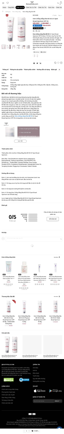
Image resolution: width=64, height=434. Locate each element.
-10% (14, 301)
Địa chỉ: (19, 420)
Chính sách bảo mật (7, 403)
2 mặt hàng (37, 430)
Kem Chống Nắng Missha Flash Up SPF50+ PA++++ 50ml (8, 278)
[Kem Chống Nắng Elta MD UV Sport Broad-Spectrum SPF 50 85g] (37, 55)
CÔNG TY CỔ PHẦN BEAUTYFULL (32, 418)
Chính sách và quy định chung (10, 389)
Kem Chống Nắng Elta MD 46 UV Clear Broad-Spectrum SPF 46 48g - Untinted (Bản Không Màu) (9, 319)
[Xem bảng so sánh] (61, 63)
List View (44, 52)
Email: (44, 424)
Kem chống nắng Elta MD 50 (23, 116)
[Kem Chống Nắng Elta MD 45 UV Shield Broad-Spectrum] (55, 307)
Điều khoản (36, 373)
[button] (55, 63)
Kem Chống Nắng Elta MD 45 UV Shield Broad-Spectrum (55, 318)
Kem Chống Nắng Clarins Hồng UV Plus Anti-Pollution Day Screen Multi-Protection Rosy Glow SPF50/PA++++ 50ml (24, 280)
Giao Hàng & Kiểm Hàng (8, 397)
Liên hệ (35, 370)
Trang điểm (11, 7)
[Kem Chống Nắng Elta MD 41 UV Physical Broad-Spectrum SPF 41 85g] (24, 307)
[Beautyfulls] (2, 11)
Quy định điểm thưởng (39, 378)
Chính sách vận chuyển (8, 394)
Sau (59, 15)
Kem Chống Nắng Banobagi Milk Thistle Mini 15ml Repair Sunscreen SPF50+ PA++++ (39, 278)
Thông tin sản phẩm (16, 69)
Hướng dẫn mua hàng (39, 381)
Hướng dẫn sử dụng (43, 69)
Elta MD (35, 15)
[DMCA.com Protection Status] (8, 380)
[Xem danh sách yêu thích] (58, 63)
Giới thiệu (35, 367)
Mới (7, 15)
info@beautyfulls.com (52, 424)
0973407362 (39, 424)
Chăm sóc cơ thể (31, 7)
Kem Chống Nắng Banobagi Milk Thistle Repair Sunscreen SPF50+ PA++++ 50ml (55, 278)
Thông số (5, 69)
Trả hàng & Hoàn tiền (7, 400)
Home (4, 7)
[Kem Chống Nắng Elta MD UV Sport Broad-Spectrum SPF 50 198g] (34, 55)
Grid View (37, 52)
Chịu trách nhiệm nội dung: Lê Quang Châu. (18, 424)
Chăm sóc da (20, 7)
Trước (54, 15)
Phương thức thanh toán (8, 392)
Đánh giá (54, 69)
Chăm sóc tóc (42, 7)
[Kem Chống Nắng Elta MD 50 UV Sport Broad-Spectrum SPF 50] (11, 344)
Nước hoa (51, 7)
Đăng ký (57, 401)
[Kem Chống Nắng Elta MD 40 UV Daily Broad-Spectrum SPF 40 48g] (40, 307)
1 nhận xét (8, 285)
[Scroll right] (60, 69)
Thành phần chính (29, 69)
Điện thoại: (33, 424)
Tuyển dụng (36, 376)
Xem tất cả (56, 257)
